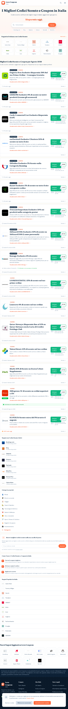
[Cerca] (60, 2)
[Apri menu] (65, 2)
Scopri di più (30, 698)
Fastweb (45, 30)
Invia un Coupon (40, 688)
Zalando (31, 30)
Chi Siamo (38, 685)
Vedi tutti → (63, 36)
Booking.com (17, 30)
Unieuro (38, 30)
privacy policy (19, 549)
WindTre (52, 30)
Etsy (24, 30)
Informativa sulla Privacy (59, 688)
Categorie (21, 688)
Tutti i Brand (21, 685)
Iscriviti (62, 546)
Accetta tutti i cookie (42, 703)
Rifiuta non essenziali (24, 703)
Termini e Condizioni (58, 685)
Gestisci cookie (9, 703)
